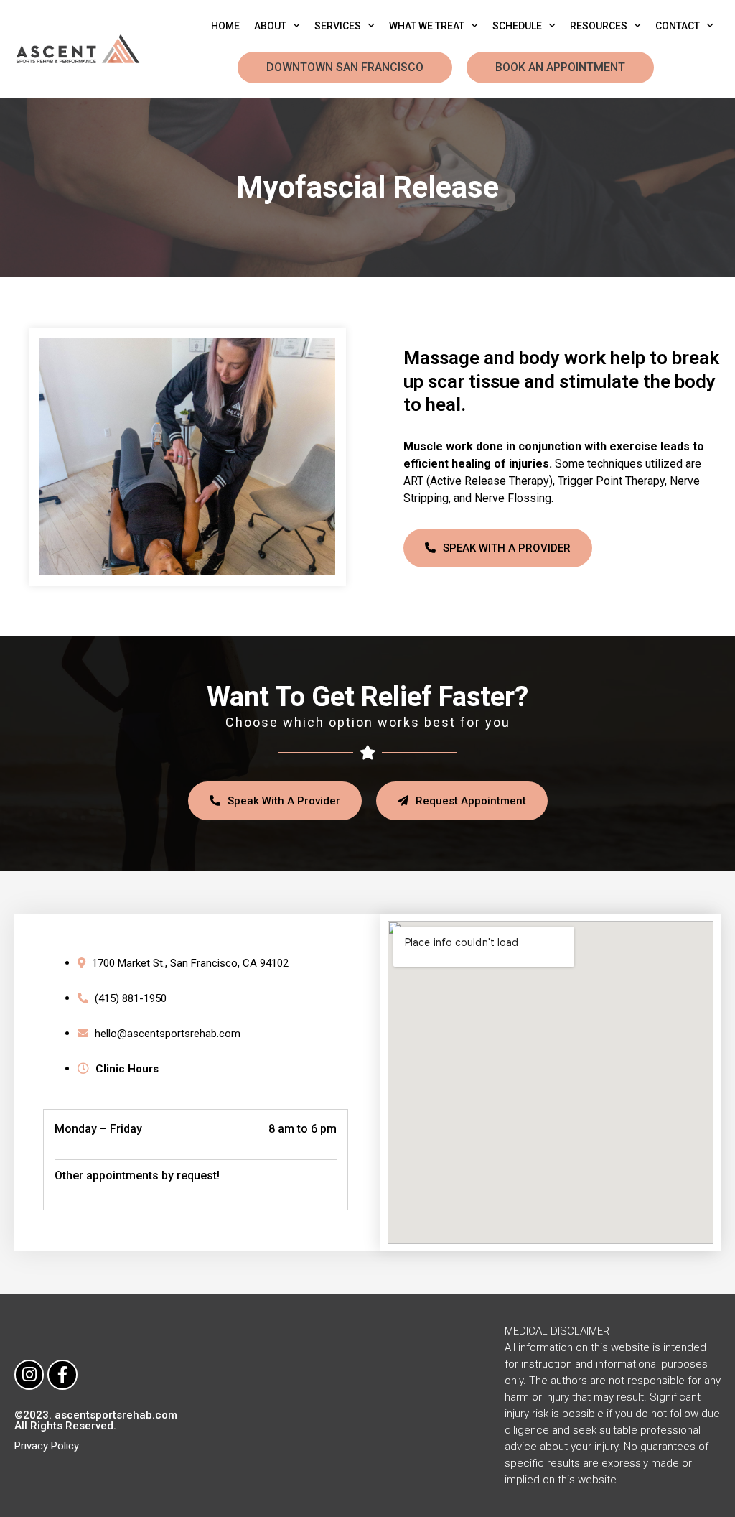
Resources (598, 26)
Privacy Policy (46, 1445)
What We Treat (426, 26)
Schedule (517, 26)
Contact (677, 26)
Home (225, 26)
